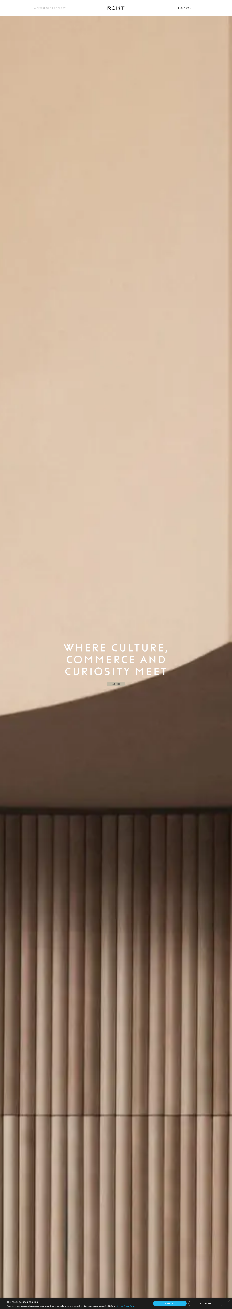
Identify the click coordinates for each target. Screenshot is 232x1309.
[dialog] (116, 1303)
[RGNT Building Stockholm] (116, 8)
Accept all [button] (170, 1303)
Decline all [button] (205, 1303)
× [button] (229, 1301)
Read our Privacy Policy (126, 1306)
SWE (188, 8)
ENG (180, 8)
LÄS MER (116, 684)
